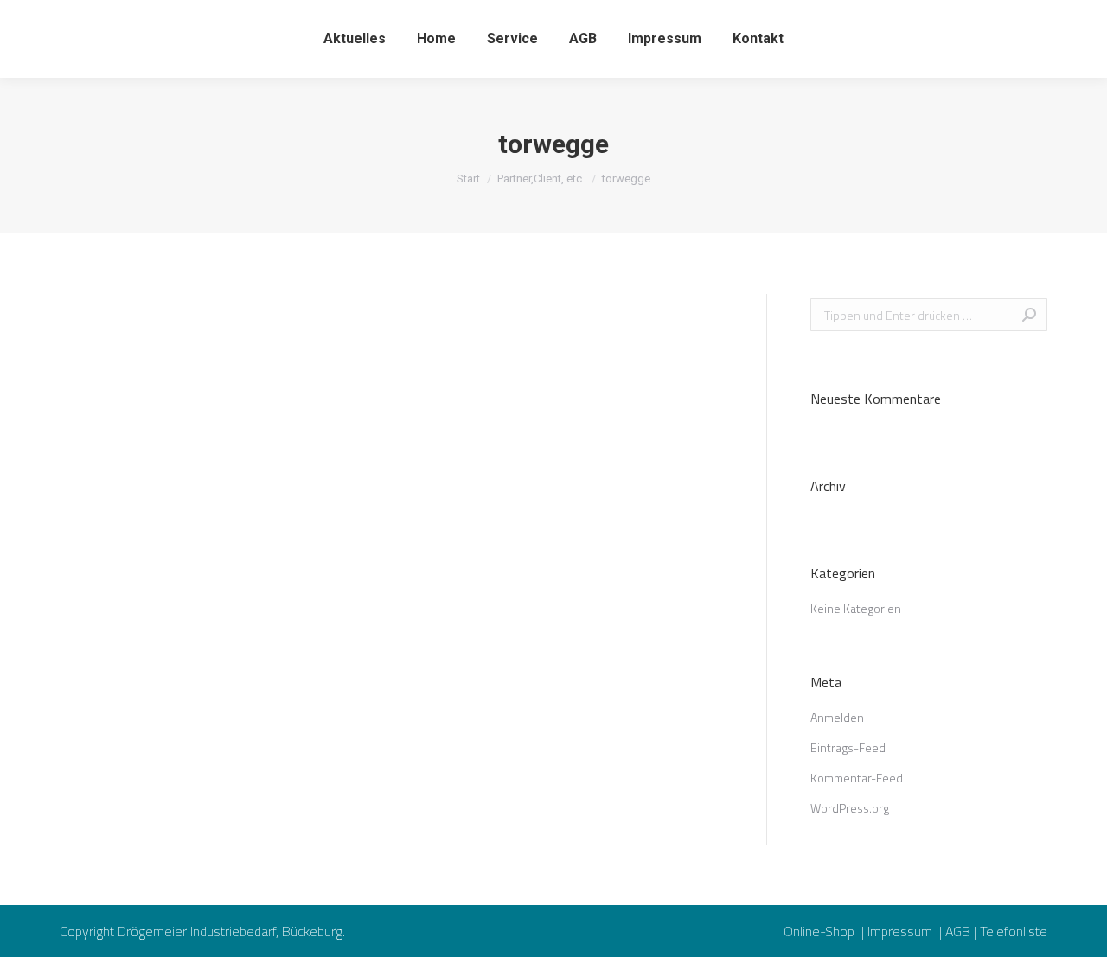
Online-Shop (821, 931)
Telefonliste (1013, 931)
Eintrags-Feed (848, 747)
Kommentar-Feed (856, 778)
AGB (957, 931)
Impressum (901, 931)
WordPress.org (849, 808)
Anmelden (837, 717)
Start (468, 178)
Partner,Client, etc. (541, 178)
